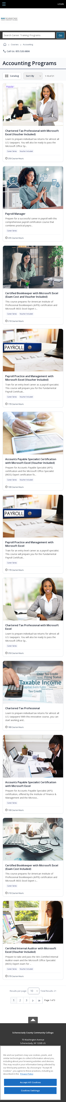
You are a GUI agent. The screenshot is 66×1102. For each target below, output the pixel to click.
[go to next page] (33, 1000)
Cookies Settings (30, 1090)
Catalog (14, 75)
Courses (14, 44)
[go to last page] (39, 1000)
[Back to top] (33, 1034)
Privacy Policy (26, 1073)
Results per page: (18, 990)
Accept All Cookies (30, 1082)
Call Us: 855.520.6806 (16, 51)
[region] (30, 1073)
